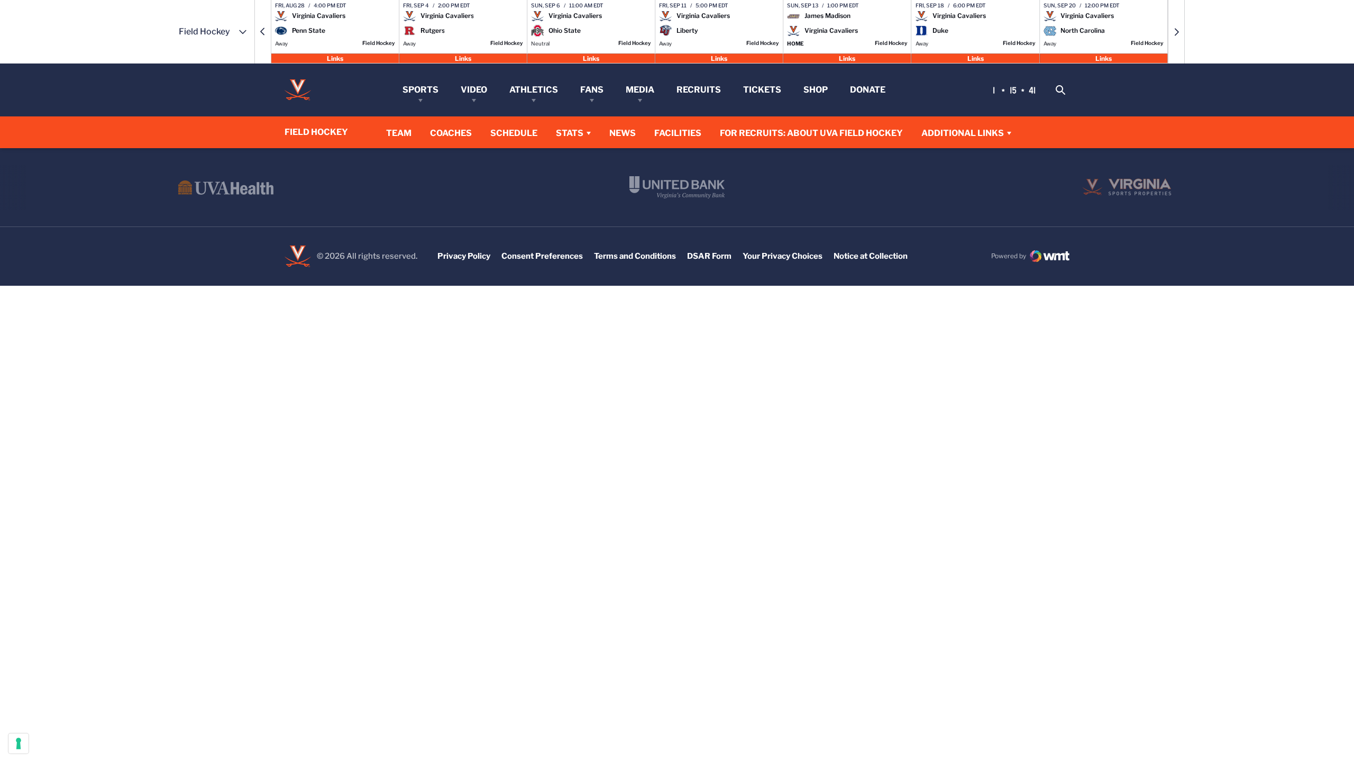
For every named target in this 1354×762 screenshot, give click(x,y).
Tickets (762, 90)
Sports (420, 90)
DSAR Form (709, 256)
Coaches (451, 133)
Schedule (513, 133)
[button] (262, 32)
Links (335, 58)
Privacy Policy (463, 256)
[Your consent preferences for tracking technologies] (18, 743)
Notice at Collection (871, 256)
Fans (591, 90)
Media (640, 90)
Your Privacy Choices (782, 256)
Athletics (533, 90)
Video (474, 90)
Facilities (677, 133)
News (622, 133)
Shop (815, 90)
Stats (569, 133)
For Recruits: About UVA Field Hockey (811, 133)
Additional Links (962, 133)
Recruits (698, 90)
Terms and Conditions (635, 256)
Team (398, 133)
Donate (867, 90)
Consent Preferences (542, 256)
